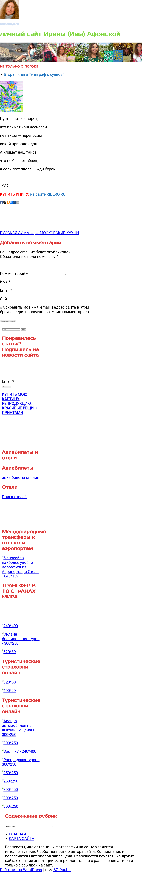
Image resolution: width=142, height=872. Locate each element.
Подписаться (6, 387)
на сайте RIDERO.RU (47, 194)
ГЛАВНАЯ (17, 834)
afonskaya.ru (9, 24)
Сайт (4, 299)
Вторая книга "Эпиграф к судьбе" (34, 74)
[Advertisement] (14, 217)
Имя (5, 282)
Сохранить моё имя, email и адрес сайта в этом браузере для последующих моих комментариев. (45, 309)
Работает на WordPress (21, 869)
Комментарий (14, 273)
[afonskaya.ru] (9, 18)
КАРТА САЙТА (21, 838)
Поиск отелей (14, 497)
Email (6, 290)
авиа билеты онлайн (20, 477)
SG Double (62, 869)
